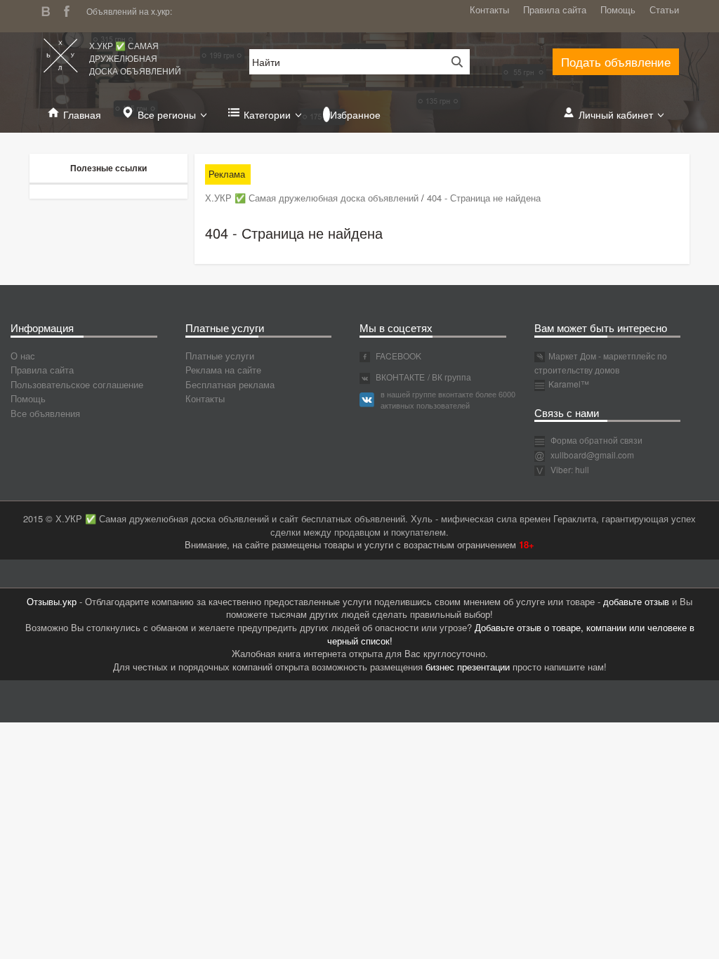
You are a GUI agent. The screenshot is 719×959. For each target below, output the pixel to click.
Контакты (489, 9)
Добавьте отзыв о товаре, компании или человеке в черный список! (510, 634)
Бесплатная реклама (230, 384)
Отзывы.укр (52, 601)
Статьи (664, 9)
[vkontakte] (49, 9)
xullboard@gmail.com (592, 455)
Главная (82, 114)
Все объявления (45, 413)
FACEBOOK (397, 356)
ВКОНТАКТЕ (399, 377)
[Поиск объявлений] (452, 61)
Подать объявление (616, 61)
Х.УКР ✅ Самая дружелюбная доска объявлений (135, 58)
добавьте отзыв (636, 601)
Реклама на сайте (223, 369)
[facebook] (70, 9)
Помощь (617, 9)
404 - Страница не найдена (484, 197)
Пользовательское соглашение (77, 384)
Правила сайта (554, 9)
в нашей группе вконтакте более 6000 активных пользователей (448, 399)
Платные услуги (219, 355)
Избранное (355, 114)
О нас (23, 355)
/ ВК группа (449, 377)
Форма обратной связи (595, 440)
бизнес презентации (468, 666)
